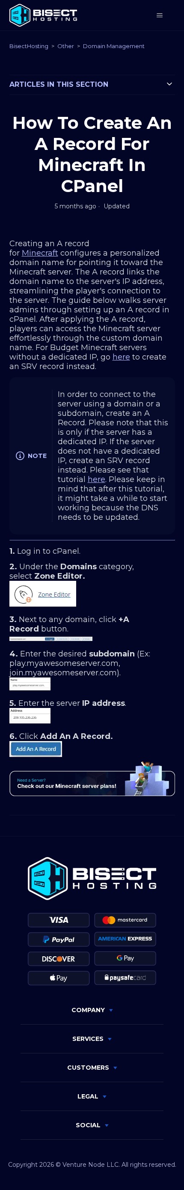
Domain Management (114, 46)
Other (65, 46)
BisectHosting (28, 46)
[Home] (43, 15)
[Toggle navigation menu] (160, 15)
